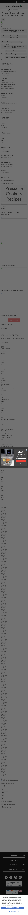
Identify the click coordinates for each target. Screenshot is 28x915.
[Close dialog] (26, 449)
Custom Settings (12, 911)
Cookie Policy (9, 905)
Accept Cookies (12, 908)
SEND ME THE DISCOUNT (21, 460)
